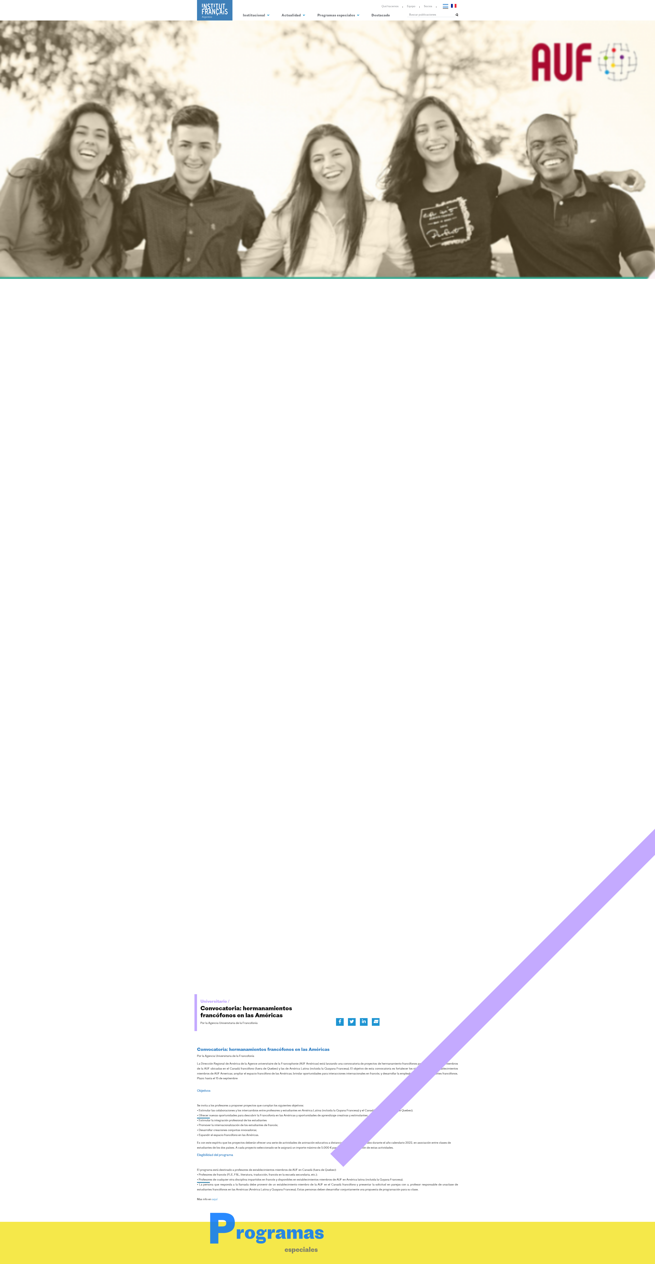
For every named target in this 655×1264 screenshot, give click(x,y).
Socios (428, 6)
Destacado (381, 15)
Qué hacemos (390, 6)
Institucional (254, 15)
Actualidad (292, 15)
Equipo (411, 6)
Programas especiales (336, 15)
